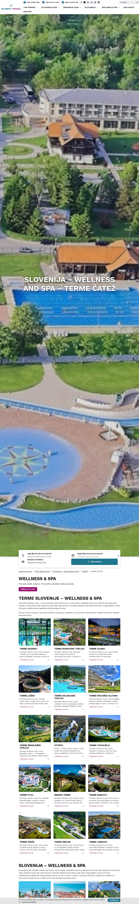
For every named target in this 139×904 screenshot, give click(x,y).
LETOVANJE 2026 (49, 7)
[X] (84, 2)
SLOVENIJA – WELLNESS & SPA (66, 571)
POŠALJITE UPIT (28, 589)
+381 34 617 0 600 (52, 2)
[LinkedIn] (95, 2)
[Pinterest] (98, 2)
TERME (85, 571)
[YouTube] (88, 2)
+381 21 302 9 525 (71, 2)
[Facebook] (81, 2)
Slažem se (114, 900)
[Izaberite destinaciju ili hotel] (48, 557)
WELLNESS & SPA (110, 7)
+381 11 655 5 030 (33, 2)
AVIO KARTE (129, 7)
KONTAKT (27, 12)
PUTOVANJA (90, 7)
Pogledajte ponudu (27, 660)
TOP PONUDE (29, 7)
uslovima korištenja (29, 902)
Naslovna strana (25, 571)
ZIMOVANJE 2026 (71, 7)
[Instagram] (91, 2)
